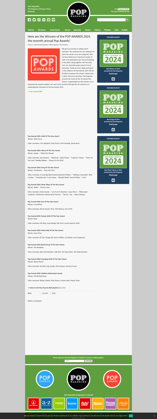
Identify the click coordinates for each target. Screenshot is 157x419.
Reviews (42, 30)
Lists (116, 30)
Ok (131, 416)
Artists (125, 30)
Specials (77, 30)
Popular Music (123, 9)
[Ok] (154, 416)
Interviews (55, 30)
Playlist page (113, 74)
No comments (64, 45)
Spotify (62, 288)
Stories (31, 30)
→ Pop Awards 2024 (35, 91)
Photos (107, 30)
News (67, 30)
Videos (97, 30)
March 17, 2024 (32, 45)
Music (88, 30)
